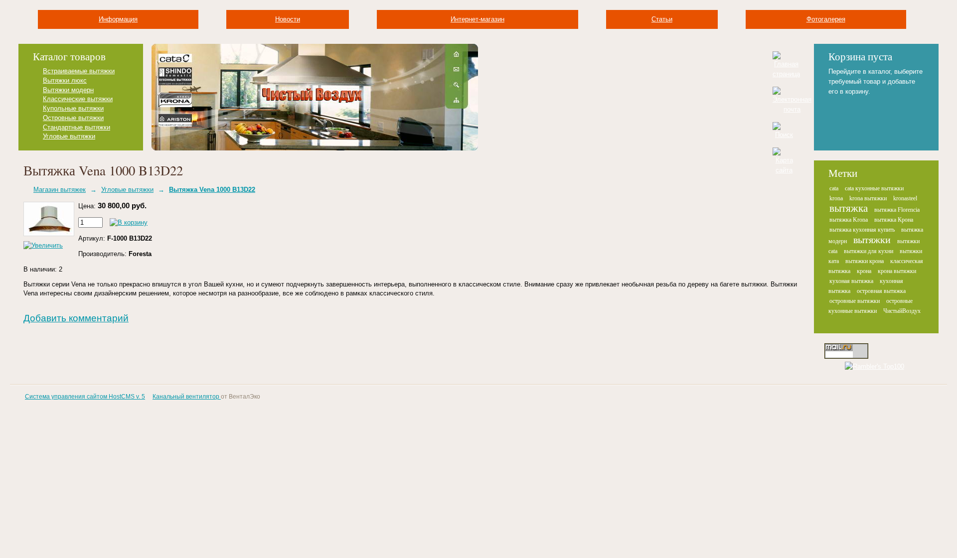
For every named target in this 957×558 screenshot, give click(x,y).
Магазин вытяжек (59, 189)
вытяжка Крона (893, 219)
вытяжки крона (864, 261)
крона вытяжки (897, 271)
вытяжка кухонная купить (862, 229)
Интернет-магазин (477, 19)
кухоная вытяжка (851, 281)
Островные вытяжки (73, 118)
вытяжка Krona (848, 219)
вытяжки (872, 239)
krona (836, 198)
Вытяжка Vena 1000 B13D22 (212, 189)
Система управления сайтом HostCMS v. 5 (85, 396)
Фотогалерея (825, 19)
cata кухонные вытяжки (874, 188)
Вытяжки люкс (65, 80)
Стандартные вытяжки (76, 127)
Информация (118, 19)
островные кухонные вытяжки (870, 305)
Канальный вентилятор (187, 396)
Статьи (661, 19)
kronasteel (905, 198)
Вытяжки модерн (68, 90)
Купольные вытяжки (73, 108)
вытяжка (848, 208)
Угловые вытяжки (69, 136)
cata (833, 188)
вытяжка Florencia (897, 209)
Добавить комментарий (76, 318)
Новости (287, 19)
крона (864, 271)
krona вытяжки (868, 198)
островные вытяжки (854, 300)
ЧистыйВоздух (902, 310)
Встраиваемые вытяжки (79, 71)
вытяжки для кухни (868, 251)
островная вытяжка (881, 290)
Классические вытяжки (78, 99)
